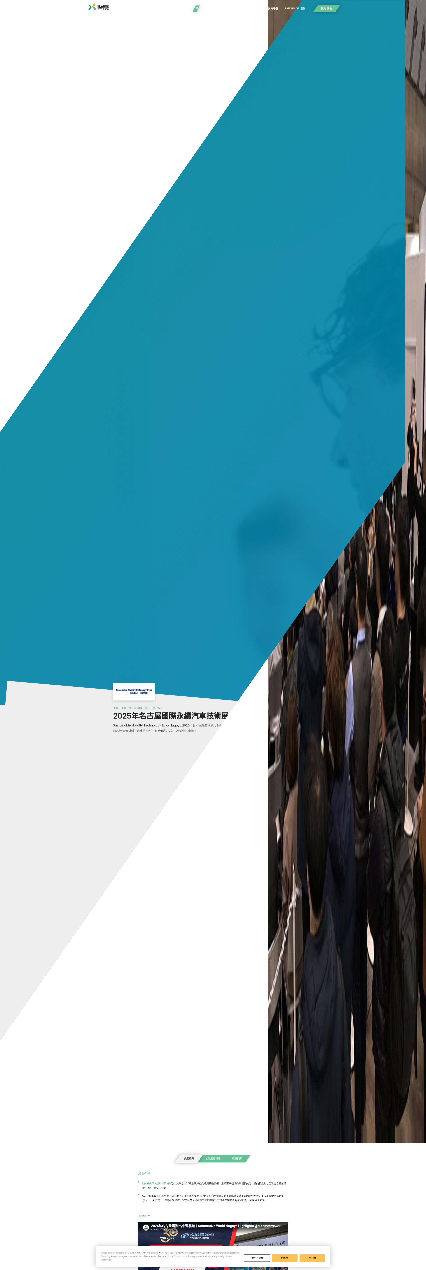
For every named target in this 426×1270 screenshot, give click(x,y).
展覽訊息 (201, 8)
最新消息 (235, 8)
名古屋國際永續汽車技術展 (156, 1183)
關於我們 (184, 8)
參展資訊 (189, 1158)
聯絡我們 (253, 8)
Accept (312, 1258)
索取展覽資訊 (213, 1158)
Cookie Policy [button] (173, 1256)
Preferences (257, 1258)
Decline (284, 1258)
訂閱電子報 (271, 8)
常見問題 (218, 8)
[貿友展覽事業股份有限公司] (98, 6)
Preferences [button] (106, 1260)
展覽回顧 (237, 1158)
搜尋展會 (326, 8)
